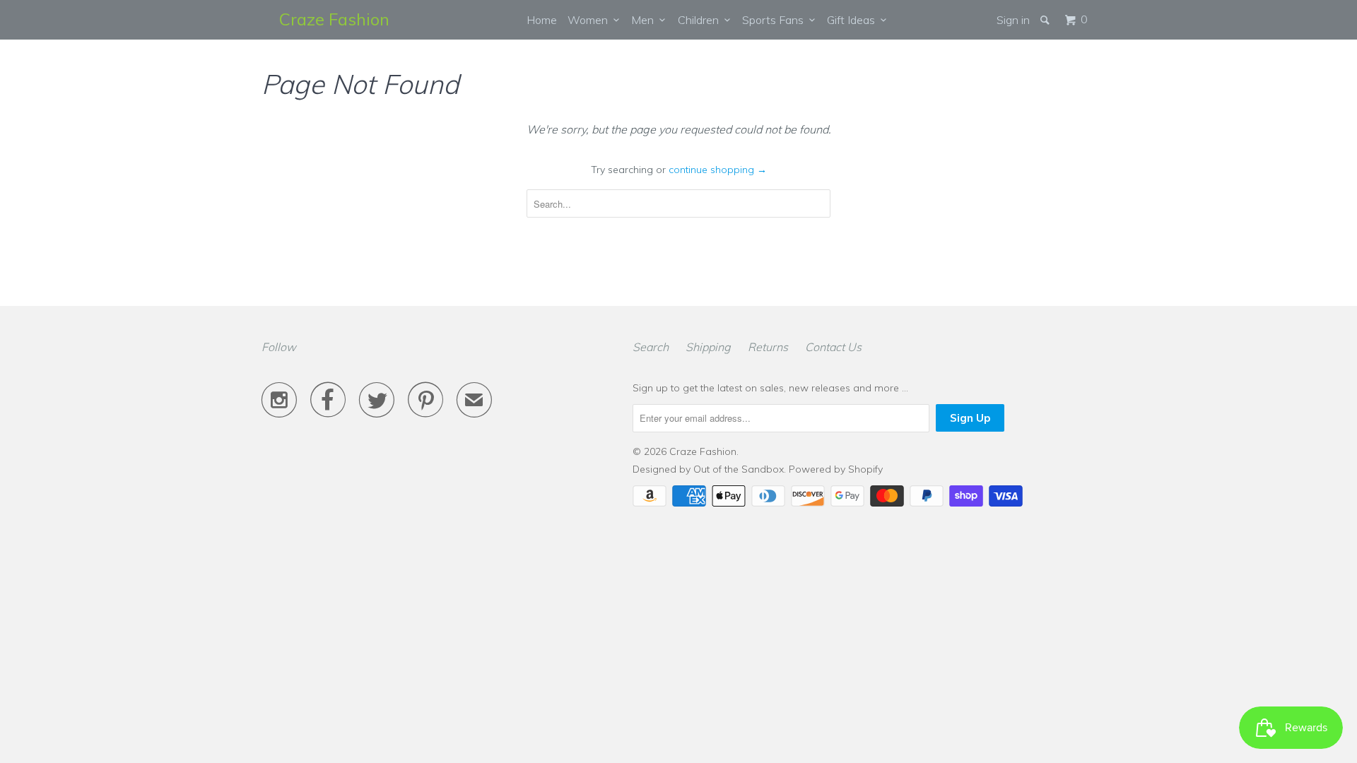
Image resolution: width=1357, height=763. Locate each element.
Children (701, 20)
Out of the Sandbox (738, 469)
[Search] (1046, 19)
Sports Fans (775, 20)
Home (542, 20)
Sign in (1013, 20)
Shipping (708, 347)
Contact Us (833, 347)
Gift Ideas (854, 20)
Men (645, 20)
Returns (768, 347)
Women (590, 20)
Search (651, 347)
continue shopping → (718, 169)
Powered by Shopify (836, 469)
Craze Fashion (334, 19)
